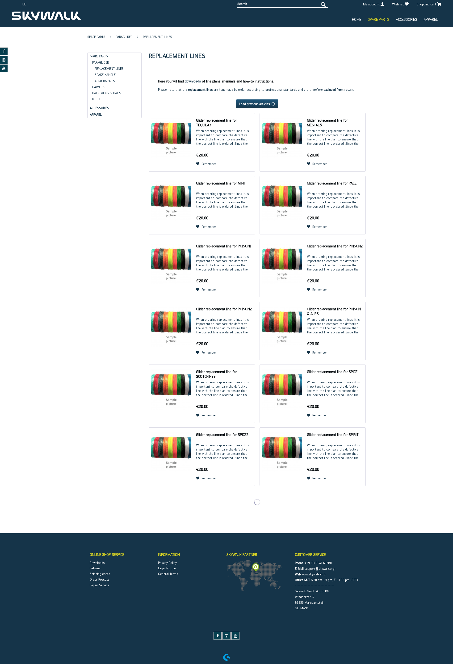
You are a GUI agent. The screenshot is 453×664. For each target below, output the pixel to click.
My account (372, 4)
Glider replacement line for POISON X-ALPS (334, 311)
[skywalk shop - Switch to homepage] (46, 17)
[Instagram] (226, 635)
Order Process (99, 579)
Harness (98, 87)
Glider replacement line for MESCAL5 (327, 122)
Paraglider (100, 62)
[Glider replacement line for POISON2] (282, 268)
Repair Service (99, 585)
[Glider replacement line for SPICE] (282, 393)
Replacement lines (109, 68)
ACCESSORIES (99, 108)
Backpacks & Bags (106, 93)
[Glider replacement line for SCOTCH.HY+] (171, 393)
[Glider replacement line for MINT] (171, 205)
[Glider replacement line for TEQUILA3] (171, 142)
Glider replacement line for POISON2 (335, 246)
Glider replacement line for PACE (332, 183)
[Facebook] (217, 635)
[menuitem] (282, 4)
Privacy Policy (167, 563)
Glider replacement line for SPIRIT (333, 434)
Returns (95, 568)
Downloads (97, 563)
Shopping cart (427, 4)
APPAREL (96, 114)
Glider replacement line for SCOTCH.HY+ (216, 374)
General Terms (168, 574)
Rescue (97, 99)
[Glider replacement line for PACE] (282, 205)
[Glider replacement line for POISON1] (171, 268)
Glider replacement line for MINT (221, 183)
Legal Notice (167, 568)
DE (24, 4)
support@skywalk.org (320, 568)
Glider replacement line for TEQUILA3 (216, 122)
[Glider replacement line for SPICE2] (171, 456)
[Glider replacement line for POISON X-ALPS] (282, 331)
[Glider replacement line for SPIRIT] (282, 456)
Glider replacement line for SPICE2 (222, 434)
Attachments (105, 81)
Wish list (398, 4)
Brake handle (105, 75)
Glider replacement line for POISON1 (224, 246)
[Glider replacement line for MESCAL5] (282, 142)
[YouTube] (235, 635)
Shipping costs (100, 574)
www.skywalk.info (314, 574)
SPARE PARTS (99, 56)
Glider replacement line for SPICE (332, 371)
